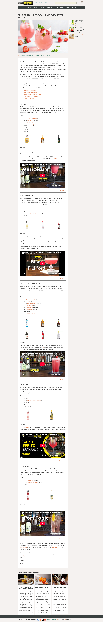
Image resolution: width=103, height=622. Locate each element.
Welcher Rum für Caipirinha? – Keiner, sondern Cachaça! (79, 22)
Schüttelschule (27, 554)
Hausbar (67, 7)
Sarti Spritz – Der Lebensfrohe (31, 96)
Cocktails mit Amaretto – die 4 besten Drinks (42, 588)
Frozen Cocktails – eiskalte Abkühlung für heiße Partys (79, 29)
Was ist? (36, 7)
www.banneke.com (51, 619)
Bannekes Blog (27, 11)
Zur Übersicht (62, 190)
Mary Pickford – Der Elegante (30, 92)
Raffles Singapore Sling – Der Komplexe (33, 94)
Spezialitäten (59, 7)
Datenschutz (61, 619)
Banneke (74, 7)
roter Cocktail (55, 547)
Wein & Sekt (50, 7)
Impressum (68, 619)
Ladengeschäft (52, 556)
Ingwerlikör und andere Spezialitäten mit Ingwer (26, 588)
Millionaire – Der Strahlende (30, 90)
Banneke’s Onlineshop (31, 619)
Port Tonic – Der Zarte (29, 98)
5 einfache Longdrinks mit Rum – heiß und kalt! (59, 588)
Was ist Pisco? (78, 34)
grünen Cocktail (23, 547)
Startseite (21, 619)
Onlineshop (22, 556)
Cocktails (29, 7)
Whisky (42, 7)
